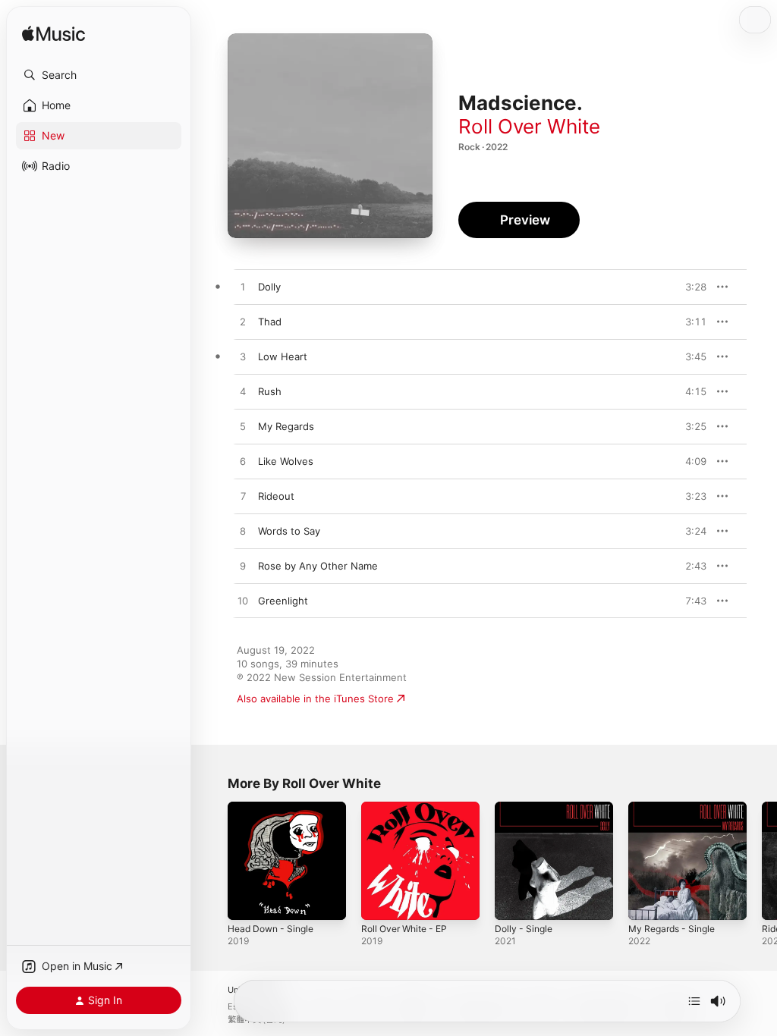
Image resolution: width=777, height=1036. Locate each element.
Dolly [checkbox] (269, 287)
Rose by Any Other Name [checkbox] (318, 566)
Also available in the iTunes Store (315, 698)
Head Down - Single (270, 928)
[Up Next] (694, 1001)
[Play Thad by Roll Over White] (243, 322)
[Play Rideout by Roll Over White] (243, 497)
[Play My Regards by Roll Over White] (243, 427)
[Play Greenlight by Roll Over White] (243, 601)
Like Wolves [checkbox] (285, 461)
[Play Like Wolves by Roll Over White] (243, 462)
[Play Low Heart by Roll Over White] (243, 357)
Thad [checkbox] (270, 322)
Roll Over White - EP (404, 928)
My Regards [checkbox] (286, 426)
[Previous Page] (212, 861)
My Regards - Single (671, 928)
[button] (99, 75)
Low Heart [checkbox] (282, 356)
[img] (53, 34)
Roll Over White (529, 126)
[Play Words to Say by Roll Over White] (243, 531)
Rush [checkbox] (270, 391)
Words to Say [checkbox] (289, 531)
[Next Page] (761, 861)
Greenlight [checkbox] (283, 601)
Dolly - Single (523, 928)
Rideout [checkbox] (276, 496)
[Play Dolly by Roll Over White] (243, 287)
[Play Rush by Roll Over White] (243, 392)
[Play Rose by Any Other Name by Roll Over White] (243, 566)
